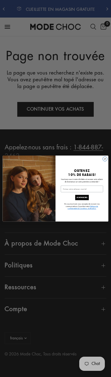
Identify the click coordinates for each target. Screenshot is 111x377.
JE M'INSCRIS (82, 197)
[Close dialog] (105, 158)
